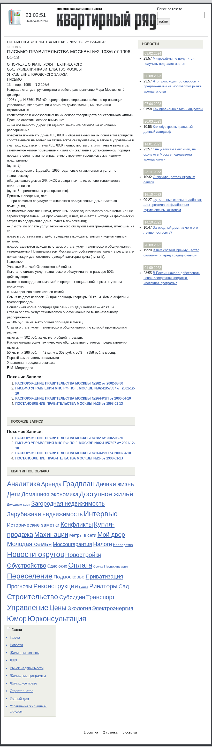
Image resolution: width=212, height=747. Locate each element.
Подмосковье (69, 577)
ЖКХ (13, 660)
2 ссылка (110, 732)
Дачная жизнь (115, 484)
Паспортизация (116, 566)
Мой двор (111, 534)
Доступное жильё (106, 494)
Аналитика (23, 484)
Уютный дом (19, 699)
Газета (15, 637)
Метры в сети (82, 535)
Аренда (51, 484)
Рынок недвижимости (26, 668)
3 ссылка (130, 732)
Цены (57, 608)
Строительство (32, 596)
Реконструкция (55, 586)
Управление (27, 607)
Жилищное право (23, 683)
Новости (150, 44)
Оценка (98, 566)
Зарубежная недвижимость (45, 514)
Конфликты (76, 524)
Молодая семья (29, 544)
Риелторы (103, 586)
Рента (83, 587)
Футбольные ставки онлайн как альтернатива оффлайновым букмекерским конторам (172, 205)
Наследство (123, 545)
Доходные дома (18, 504)
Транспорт (100, 597)
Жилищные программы (28, 676)
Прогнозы (19, 586)
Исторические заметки (33, 525)
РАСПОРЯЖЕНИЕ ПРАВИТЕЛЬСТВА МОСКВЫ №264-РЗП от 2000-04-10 (73, 398)
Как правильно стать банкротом (178, 109)
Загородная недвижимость (68, 503)
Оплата (80, 565)
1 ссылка (91, 732)
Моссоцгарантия (72, 544)
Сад (123, 586)
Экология (79, 608)
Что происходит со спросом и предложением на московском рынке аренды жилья (172, 86)
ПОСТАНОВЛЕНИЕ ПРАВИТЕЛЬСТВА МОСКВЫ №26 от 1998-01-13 (69, 404)
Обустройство (26, 565)
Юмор (17, 619)
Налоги (102, 544)
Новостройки (83, 554)
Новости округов (35, 554)
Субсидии (72, 597)
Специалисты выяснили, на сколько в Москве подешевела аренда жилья (169, 154)
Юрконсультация (57, 619)
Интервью (101, 513)
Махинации (51, 534)
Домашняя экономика (49, 494)
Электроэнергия (112, 608)
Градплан (79, 484)
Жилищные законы (24, 653)
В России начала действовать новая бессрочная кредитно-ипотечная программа (171, 278)
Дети (13, 494)
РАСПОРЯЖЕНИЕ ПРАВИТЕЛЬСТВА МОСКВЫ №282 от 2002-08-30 (69, 383)
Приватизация (104, 577)
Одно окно (57, 566)
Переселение (29, 576)
